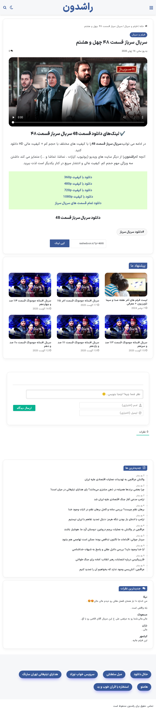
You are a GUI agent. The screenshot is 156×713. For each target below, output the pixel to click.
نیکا (145, 597)
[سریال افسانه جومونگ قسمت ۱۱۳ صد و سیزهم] (126, 327)
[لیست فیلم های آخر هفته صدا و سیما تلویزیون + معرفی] (126, 284)
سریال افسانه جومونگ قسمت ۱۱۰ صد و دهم (30, 344)
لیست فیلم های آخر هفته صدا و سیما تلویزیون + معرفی (126, 302)
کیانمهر (143, 636)
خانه (142, 26)
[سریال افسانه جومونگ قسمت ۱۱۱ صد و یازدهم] (78, 327)
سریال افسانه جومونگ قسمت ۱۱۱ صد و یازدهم (78, 344)
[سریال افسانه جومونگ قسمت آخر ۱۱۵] (78, 285)
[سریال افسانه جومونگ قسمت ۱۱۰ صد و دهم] (30, 327)
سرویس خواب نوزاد (82, 674)
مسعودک (142, 615)
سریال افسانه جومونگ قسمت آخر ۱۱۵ (78, 301)
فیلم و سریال (131, 26)
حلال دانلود (141, 674)
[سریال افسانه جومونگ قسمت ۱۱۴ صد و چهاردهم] (30, 285)
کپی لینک (60, 243)
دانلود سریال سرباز (131, 232)
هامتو (144, 687)
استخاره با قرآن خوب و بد (113, 687)
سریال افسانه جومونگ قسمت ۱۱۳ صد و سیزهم (126, 344)
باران (144, 626)
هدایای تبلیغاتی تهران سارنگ (40, 674)
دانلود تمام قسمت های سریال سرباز (78, 203)
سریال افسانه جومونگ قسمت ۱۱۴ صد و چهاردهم (30, 302)
